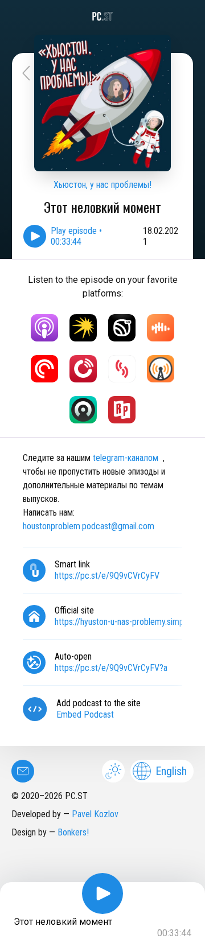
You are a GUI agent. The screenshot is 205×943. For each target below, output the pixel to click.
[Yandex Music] (83, 327)
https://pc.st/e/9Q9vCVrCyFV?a (111, 667)
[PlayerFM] (83, 368)
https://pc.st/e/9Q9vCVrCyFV (107, 575)
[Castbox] (160, 327)
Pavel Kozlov (95, 814)
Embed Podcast (85, 714)
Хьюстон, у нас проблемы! (102, 184)
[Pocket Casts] (44, 368)
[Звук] (122, 327)
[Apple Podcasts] (44, 327)
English (171, 771)
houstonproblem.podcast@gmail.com (88, 526)
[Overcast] (160, 368)
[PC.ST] (102, 16)
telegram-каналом (125, 457)
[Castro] (83, 409)
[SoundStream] (122, 368)
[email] (22, 771)
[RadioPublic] (122, 409)
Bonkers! (73, 832)
